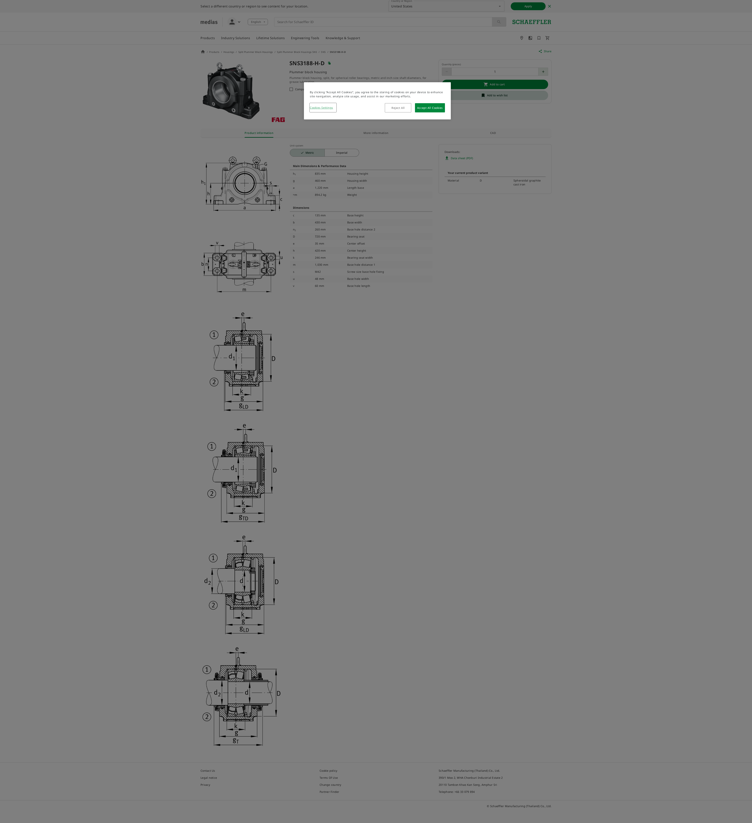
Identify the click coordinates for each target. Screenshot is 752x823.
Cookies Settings (321, 107)
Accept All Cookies (430, 108)
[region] (377, 100)
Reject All (398, 108)
